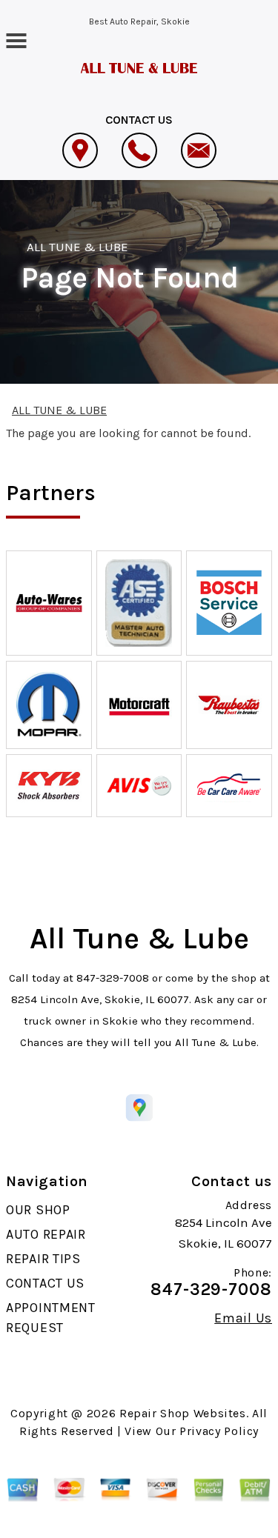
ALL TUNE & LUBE (78, 246)
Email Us (243, 1318)
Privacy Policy (219, 1431)
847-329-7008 (112, 978)
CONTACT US (45, 1283)
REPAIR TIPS (43, 1259)
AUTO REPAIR (46, 1234)
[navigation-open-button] (16, 39)
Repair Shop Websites (182, 1413)
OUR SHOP (38, 1210)
